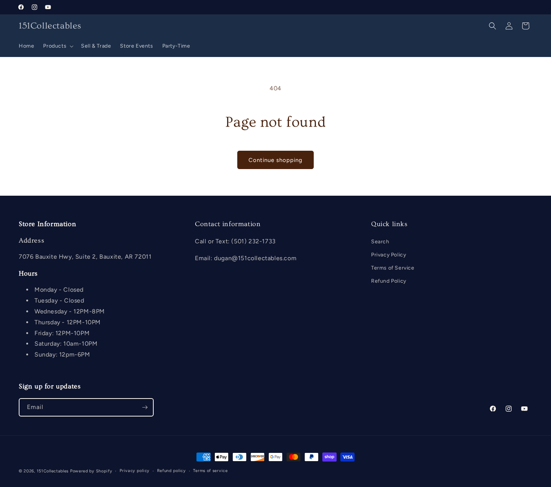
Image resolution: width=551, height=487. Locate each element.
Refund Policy (388, 281)
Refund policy (171, 470)
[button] (57, 46)
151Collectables (53, 471)
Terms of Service (393, 267)
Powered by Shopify (91, 471)
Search (380, 241)
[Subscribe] (144, 407)
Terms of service (210, 470)
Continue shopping (275, 160)
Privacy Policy (388, 254)
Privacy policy (135, 470)
